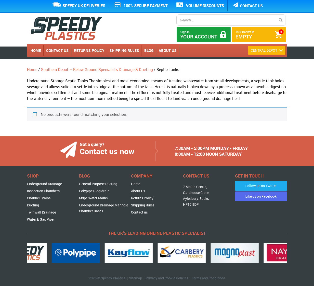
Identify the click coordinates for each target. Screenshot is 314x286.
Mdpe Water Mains (93, 198)
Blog (149, 50)
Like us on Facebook (260, 196)
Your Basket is (259, 35)
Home (35, 50)
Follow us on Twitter (261, 185)
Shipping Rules (124, 50)
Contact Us (57, 50)
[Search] (281, 20)
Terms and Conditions (208, 278)
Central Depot (264, 50)
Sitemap (135, 278)
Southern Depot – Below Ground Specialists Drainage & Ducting (97, 69)
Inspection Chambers (43, 191)
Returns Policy (89, 50)
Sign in (198, 35)
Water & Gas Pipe (40, 219)
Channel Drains (39, 198)
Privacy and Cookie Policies (167, 278)
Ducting (33, 205)
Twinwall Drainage (41, 212)
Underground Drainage (44, 183)
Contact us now (107, 151)
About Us (168, 50)
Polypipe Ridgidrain (94, 191)
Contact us (251, 6)
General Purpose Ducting (98, 183)
